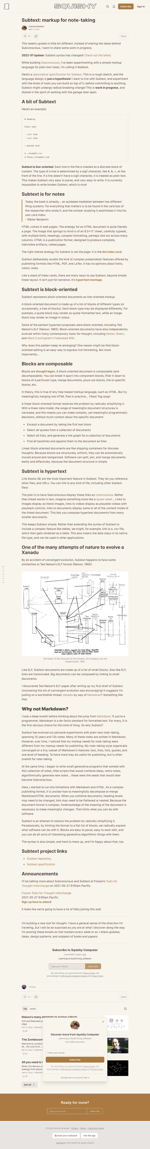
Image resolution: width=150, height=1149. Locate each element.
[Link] (17, 101)
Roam (120, 333)
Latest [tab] (33, 1008)
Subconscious (50, 62)
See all (27, 1084)
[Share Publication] (114, 6)
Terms (83, 1128)
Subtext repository (39, 858)
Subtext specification (41, 864)
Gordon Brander (36, 27)
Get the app (89, 1135)
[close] (103, 1021)
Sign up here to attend (36, 902)
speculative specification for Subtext (57, 74)
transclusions (104, 495)
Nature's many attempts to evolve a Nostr (49, 1017)
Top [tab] (25, 1008)
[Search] (107, 6)
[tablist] (30, 1009)
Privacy (74, 1128)
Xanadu (68, 695)
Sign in (141, 6)
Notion (110, 333)
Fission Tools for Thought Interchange (46, 893)
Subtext (82, 67)
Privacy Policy (97, 1069)
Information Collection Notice (74, 1069)
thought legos (45, 371)
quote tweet (104, 499)
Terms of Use (89, 1066)
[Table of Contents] (3, 574)
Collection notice (96, 1128)
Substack (60, 1142)
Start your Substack (67, 1135)
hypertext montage (89, 280)
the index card (111, 252)
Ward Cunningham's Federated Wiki (50, 338)
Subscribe (125, 6)
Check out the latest (97, 55)
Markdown (94, 695)
